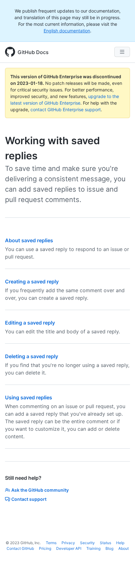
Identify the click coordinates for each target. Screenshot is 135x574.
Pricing (45, 548)
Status (105, 542)
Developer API (68, 548)
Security (87, 542)
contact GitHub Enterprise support (65, 109)
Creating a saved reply (32, 281)
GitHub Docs (33, 52)
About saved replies (29, 240)
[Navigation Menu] (122, 52)
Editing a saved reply (30, 323)
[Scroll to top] (121, 560)
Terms (51, 542)
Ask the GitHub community (40, 490)
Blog (109, 548)
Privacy (68, 542)
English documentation (67, 30)
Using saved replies (28, 397)
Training (93, 548)
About (123, 548)
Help (120, 542)
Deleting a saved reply (31, 356)
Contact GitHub (20, 548)
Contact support (28, 499)
